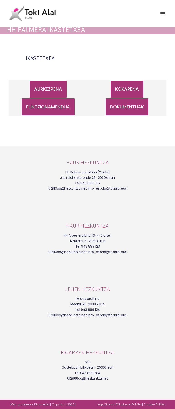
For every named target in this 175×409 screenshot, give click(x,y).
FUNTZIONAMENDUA (48, 107)
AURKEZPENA (48, 89)
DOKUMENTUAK (127, 107)
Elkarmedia (41, 404)
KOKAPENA (127, 89)
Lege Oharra (105, 404)
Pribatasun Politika (128, 404)
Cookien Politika (154, 404)
